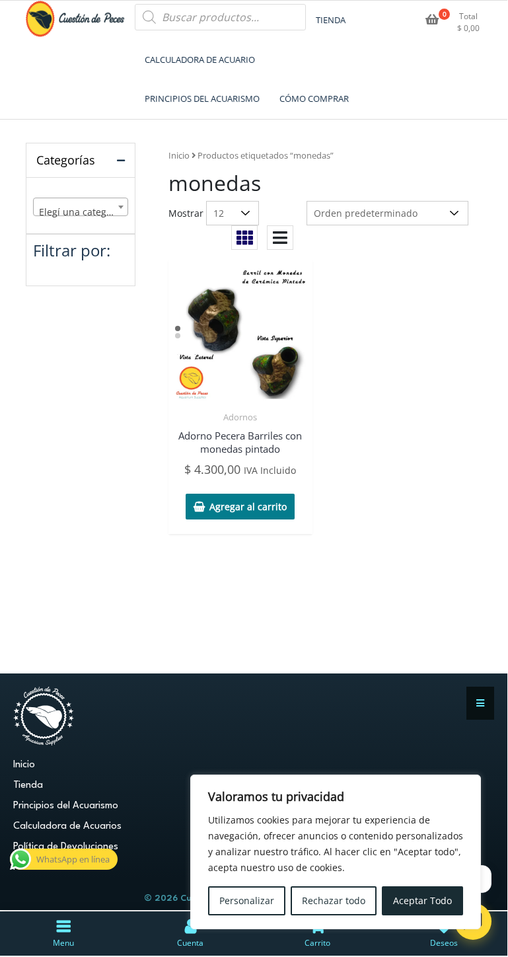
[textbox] (80, 212)
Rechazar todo (333, 900)
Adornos (240, 417)
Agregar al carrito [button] (248, 506)
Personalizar (246, 900)
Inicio (179, 155)
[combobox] (80, 207)
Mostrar (185, 213)
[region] (335, 852)
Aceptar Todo (422, 900)
